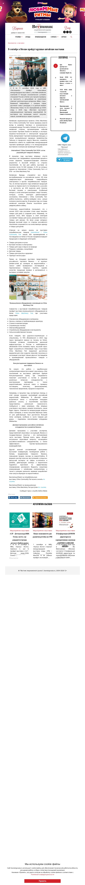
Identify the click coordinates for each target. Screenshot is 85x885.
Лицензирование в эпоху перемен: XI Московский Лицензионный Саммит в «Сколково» (66, 110)
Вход (67, 28)
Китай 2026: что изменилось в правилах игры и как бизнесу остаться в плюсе (66, 81)
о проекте (54, 37)
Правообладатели (40, 37)
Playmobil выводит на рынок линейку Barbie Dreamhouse (66, 120)
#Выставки (11, 494)
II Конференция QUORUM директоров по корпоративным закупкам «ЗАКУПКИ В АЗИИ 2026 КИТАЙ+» (65, 540)
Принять (42, 881)
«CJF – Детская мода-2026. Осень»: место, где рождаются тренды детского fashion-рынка (19, 538)
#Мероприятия (13, 558)
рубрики (18, 37)
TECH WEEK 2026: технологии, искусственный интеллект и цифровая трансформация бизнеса (66, 96)
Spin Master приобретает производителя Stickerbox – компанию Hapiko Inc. (66, 69)
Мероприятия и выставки (16, 43)
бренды (28, 37)
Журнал (63, 37)
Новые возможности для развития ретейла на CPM (42, 535)
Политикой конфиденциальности (42, 874)
